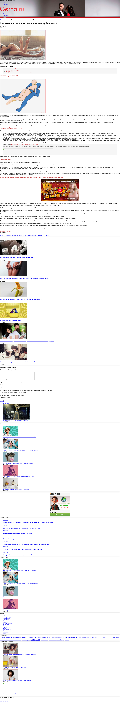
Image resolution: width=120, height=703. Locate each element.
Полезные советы (7, 629)
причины (29, 640)
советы (55, 640)
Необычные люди (7, 623)
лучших (60, 637)
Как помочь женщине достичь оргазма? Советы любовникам (20, 362)
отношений (116, 637)
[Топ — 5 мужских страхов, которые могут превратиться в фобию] (10, 435)
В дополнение (6, 618)
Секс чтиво (5, 632)
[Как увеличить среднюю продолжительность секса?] (13, 255)
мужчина (75, 637)
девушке (19, 637)
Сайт (1, 387)
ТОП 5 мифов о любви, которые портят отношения (16, 489)
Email (2, 385)
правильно (24, 640)
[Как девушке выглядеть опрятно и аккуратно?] (10, 666)
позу (7, 231)
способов (59, 640)
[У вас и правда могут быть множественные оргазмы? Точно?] (10, 475)
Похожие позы (9, 71)
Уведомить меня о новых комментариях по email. (14, 392)
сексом (46, 640)
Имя (1, 382)
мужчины (100, 637)
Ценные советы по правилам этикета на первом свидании (18, 463)
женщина (41, 637)
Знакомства (6, 619)
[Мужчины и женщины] (12, 11)
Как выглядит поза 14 (11, 68)
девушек (8, 637)
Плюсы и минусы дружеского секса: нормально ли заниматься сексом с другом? (27, 341)
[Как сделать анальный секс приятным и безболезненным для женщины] (13, 275)
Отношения (6, 628)
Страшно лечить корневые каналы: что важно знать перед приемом (20, 450)
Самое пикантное (7, 630)
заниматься (51, 637)
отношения (3, 640)
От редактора (6, 627)
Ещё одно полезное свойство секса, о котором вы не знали (18, 693)
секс (33, 639)
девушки (25, 637)
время (3, 637)
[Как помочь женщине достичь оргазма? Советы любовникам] (13, 359)
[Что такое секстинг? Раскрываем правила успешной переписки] (10, 653)
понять (15, 640)
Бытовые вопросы (7, 617)
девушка (14, 637)
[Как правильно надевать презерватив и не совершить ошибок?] (13, 296)
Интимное (5, 622)
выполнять (3, 231)
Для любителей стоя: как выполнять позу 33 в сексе (24, 144)
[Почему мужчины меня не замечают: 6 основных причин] (10, 679)
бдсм (1, 637)
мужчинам (81, 637)
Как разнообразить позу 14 (12, 70)
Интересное (6, 620)
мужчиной (89, 637)
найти (105, 637)
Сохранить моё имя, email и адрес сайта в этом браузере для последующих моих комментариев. (27, 390)
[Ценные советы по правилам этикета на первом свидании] (10, 462)
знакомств (56, 637)
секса (37, 640)
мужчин (69, 637)
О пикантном (8, 19)
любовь (64, 637)
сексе (9, 231)
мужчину (94, 637)
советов (51, 640)
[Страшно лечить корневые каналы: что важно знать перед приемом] (10, 448)
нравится (108, 637)
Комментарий (4, 380)
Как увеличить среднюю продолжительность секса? (17, 257)
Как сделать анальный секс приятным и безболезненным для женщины (24, 278)
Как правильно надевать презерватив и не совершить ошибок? (21, 299)
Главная (2, 19)
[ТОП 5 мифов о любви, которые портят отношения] (10, 488)
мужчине (85, 637)
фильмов (67, 640)
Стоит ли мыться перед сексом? (11, 320)
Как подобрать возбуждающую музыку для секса (15, 420)
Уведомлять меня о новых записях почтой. (13, 395)
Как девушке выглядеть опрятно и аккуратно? (14, 667)
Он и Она (5, 625)
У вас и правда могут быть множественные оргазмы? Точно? (18, 476)
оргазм (112, 637)
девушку (31, 637)
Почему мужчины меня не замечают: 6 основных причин (17, 680)
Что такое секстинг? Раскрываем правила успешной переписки (19, 654)
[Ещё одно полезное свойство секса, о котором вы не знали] (10, 692)
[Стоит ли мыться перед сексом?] (13, 317)
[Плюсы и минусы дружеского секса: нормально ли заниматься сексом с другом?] (13, 338)
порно (19, 640)
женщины (46, 637)
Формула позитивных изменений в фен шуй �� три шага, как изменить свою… (29, 72)
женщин (36, 637)
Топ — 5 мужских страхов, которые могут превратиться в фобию (19, 437)
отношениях (10, 640)
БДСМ (4, 615)
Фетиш (4, 633)
